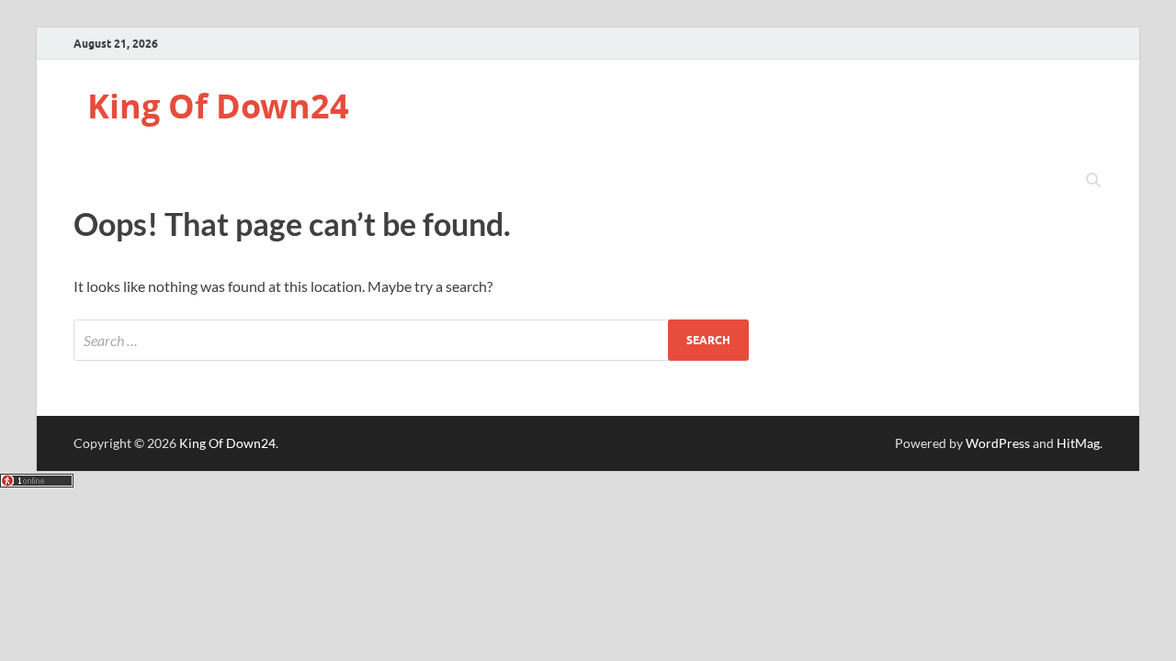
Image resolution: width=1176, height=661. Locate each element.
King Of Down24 (218, 106)
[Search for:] (411, 340)
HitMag (1078, 443)
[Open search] (1093, 181)
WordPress (998, 443)
